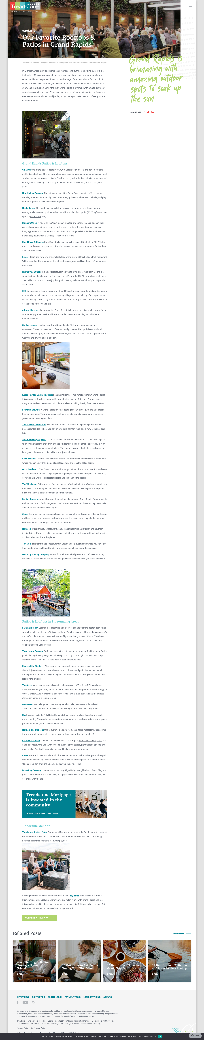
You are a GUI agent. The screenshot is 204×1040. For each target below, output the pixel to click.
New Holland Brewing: (32, 193)
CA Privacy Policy (38, 1028)
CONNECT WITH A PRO (36, 917)
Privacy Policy (23, 1028)
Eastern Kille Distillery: (33, 666)
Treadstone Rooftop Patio (34, 832)
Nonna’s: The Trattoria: (33, 729)
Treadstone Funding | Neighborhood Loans (25, 7)
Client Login (55, 997)
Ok (160, 1036)
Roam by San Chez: (31, 271)
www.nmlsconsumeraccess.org (87, 1023)
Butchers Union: (29, 222)
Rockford (91, 651)
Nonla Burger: (29, 208)
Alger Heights (71, 770)
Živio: (25, 513)
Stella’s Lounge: (29, 325)
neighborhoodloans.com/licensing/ (31, 1023)
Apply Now (23, 997)
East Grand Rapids (48, 755)
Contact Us (38, 997)
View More (178, 933)
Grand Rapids (28, 79)
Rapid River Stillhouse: (33, 242)
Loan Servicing (92, 997)
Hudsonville (54, 627)
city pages (74, 895)
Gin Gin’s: (26, 169)
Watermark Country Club (90, 740)
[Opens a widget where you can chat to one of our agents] (195, 1036)
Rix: (24, 715)
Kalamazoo (35, 216)
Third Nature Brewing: (32, 651)
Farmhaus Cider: (30, 627)
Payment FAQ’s (73, 997)
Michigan (29, 70)
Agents (107, 997)
